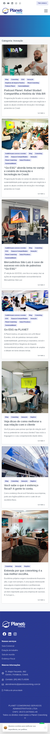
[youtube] (8, 3)
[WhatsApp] (20, 3)
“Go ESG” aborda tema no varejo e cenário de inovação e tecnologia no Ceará (24, 171)
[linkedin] (12, 3)
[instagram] (16, 3)
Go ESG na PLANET (16, 329)
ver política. (22, 729)
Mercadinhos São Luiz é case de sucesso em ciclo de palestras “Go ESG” (23, 265)
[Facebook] (4, 3)
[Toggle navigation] (46, 11)
